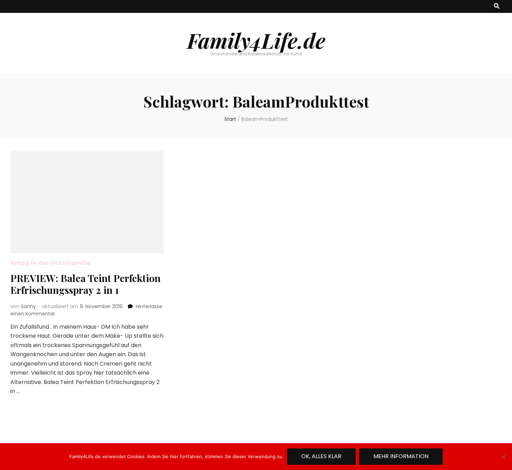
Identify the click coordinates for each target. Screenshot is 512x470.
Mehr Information (400, 456)
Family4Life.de (256, 40)
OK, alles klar (321, 456)
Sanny (28, 306)
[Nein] (503, 456)
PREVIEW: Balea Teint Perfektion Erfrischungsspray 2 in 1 (85, 284)
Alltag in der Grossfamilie (50, 263)
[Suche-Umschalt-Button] (496, 6)
